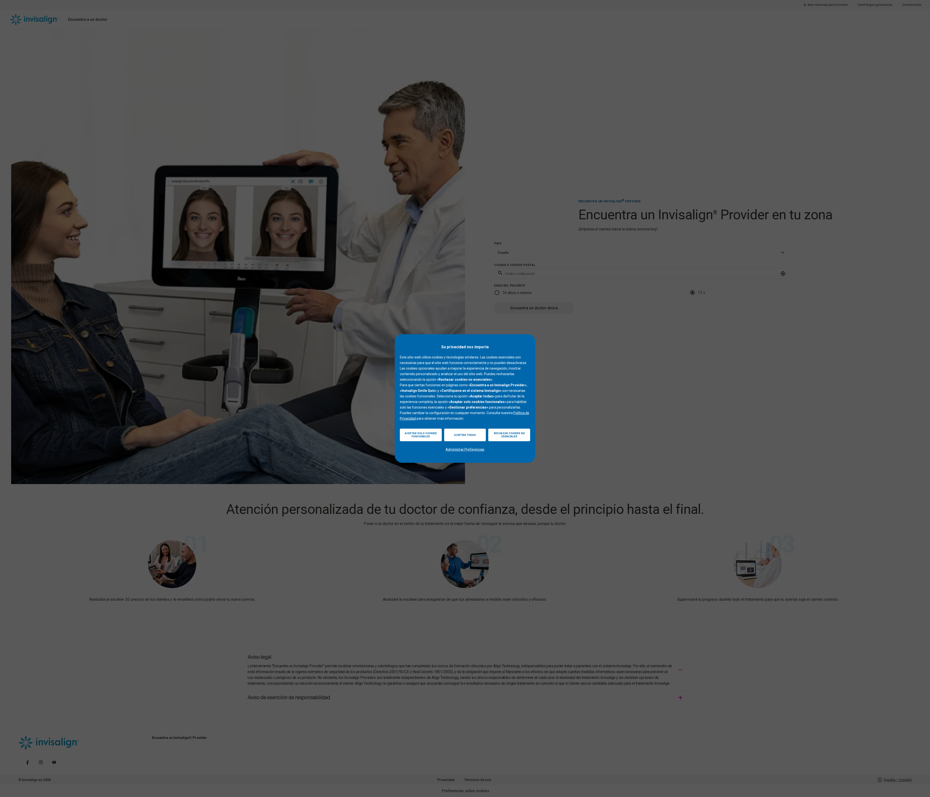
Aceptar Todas (465, 435)
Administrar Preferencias (465, 449)
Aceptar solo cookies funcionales (421, 435)
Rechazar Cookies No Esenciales (509, 435)
